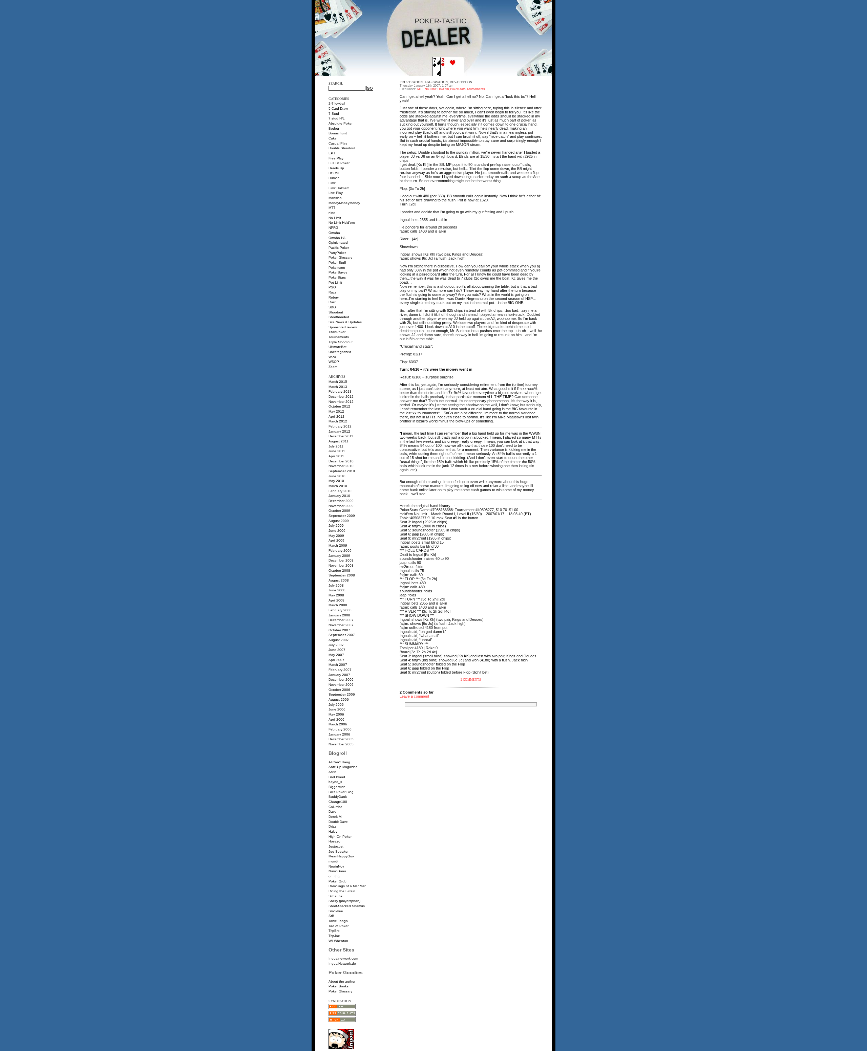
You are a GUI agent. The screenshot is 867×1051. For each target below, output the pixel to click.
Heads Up (336, 168)
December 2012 (341, 396)
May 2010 (336, 481)
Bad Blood (337, 777)
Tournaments (339, 337)
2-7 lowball (337, 103)
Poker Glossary (340, 257)
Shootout (336, 312)
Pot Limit (335, 282)
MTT (332, 208)
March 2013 (338, 387)
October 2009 (339, 510)
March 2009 (338, 545)
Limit (332, 183)
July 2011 (336, 446)
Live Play (336, 193)
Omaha (334, 233)
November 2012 (341, 401)
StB (331, 916)
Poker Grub (337, 881)
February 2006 (340, 729)
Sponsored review (343, 327)
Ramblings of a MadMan (347, 886)
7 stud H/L (337, 118)
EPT (332, 153)
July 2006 (336, 704)
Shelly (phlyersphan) (344, 901)
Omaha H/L (337, 238)
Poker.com (337, 267)
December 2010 (341, 461)
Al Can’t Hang (339, 762)
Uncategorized (340, 352)
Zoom (333, 367)
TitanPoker (337, 332)
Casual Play (338, 143)
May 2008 (336, 595)
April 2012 (336, 416)
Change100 (338, 802)
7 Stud (334, 113)
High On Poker (340, 836)
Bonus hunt (338, 133)
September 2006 (342, 694)
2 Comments (471, 679)
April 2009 (336, 540)
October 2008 (339, 570)
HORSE (335, 173)
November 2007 (341, 625)
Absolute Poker (341, 123)
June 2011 (337, 451)
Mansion (335, 198)
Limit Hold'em (339, 188)
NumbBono (337, 871)
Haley (333, 831)
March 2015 (338, 382)
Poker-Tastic (440, 21)
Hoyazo (334, 841)
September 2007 (342, 635)
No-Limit (335, 218)
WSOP (334, 362)
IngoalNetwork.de (342, 963)
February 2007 (340, 670)
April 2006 (336, 719)
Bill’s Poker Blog (341, 792)
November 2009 (341, 506)
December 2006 (341, 679)
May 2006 (336, 714)
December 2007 (341, 620)
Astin (332, 772)
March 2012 (338, 421)
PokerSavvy (338, 272)
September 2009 (342, 516)
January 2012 (339, 431)
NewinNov (336, 866)
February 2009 (340, 550)
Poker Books (338, 986)
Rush (333, 302)
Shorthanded (339, 317)
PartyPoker (337, 253)
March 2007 (338, 664)
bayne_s (335, 782)
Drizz (332, 826)
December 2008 (341, 560)
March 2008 (338, 605)
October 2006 (339, 690)
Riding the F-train (342, 891)
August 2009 (339, 521)
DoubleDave (338, 822)
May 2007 (336, 655)
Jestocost (336, 846)
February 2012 (340, 426)
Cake (333, 138)
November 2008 (341, 565)
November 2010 (341, 466)
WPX (332, 357)
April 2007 (336, 660)
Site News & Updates (345, 322)
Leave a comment (414, 696)
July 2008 (336, 585)
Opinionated (338, 242)
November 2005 (341, 744)
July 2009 (336, 525)
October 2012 (339, 406)
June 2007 (337, 650)
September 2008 (342, 575)
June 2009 (337, 530)
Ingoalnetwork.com (343, 958)
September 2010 (342, 471)
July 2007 (336, 645)
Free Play (336, 158)
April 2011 (336, 456)
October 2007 (339, 630)
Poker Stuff (337, 262)
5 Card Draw (338, 108)
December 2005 (341, 739)
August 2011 (338, 441)
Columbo (335, 807)
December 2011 (341, 436)
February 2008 (340, 610)
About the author (342, 981)
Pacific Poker (339, 247)
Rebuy (334, 297)
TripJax (334, 936)
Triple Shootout (341, 342)
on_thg (334, 876)
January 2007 (339, 675)
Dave (333, 811)
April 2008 (336, 600)
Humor (334, 178)
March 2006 (338, 724)
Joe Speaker (338, 851)
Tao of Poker (338, 926)
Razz (332, 292)
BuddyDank (338, 796)
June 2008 (337, 590)
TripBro (334, 931)
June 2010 (337, 476)
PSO (332, 287)
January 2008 (339, 615)
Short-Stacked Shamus (347, 906)
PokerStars (337, 277)
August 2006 (339, 699)
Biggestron (337, 787)
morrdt (333, 861)
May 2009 (336, 536)
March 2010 (338, 486)
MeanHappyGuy (341, 856)
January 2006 (339, 734)
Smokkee (336, 911)
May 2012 (336, 411)
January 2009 (339, 555)
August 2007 (339, 640)
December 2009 (341, 501)
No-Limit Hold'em (342, 222)
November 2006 (341, 684)
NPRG (333, 227)
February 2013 (340, 391)
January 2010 (339, 496)
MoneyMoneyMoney (344, 203)
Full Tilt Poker (339, 163)
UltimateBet (337, 347)
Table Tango (338, 921)
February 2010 (340, 491)
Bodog (334, 128)
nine (332, 213)
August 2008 (339, 580)
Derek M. (335, 816)
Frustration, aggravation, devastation (436, 82)
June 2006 (337, 709)
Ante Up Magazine (343, 767)
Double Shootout (342, 148)
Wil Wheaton (338, 941)
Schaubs (335, 896)
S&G (332, 307)
